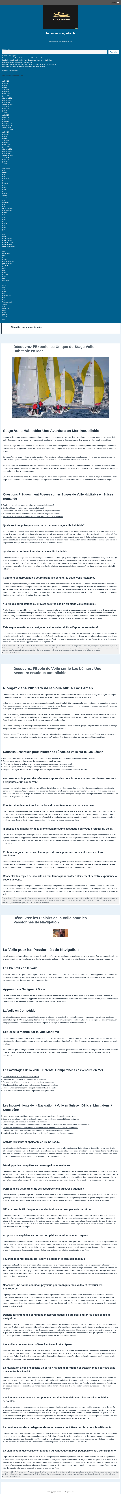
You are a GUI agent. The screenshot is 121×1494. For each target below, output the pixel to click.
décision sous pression (109, 646)
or (3, 257)
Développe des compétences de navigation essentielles (24, 1079)
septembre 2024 (7, 130)
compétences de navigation (56, 1472)
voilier (4, 312)
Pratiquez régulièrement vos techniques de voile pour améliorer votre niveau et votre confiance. (39, 767)
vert (3, 306)
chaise (4, 187)
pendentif (5, 266)
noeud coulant (7, 238)
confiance (58, 898)
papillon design (7, 264)
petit (3, 270)
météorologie (13, 1474)
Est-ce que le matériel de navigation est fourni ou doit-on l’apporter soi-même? (33, 516)
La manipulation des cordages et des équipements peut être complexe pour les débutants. (37, 1130)
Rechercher (6, 49)
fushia (4, 215)
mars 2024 (5, 143)
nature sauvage (23, 1474)
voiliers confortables (93, 650)
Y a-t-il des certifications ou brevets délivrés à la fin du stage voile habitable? (32, 514)
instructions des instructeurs (57, 648)
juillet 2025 (5, 109)
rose (3, 278)
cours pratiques (96, 646)
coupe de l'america (80, 1472)
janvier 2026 (6, 96)
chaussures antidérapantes (45, 898)
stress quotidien (85, 1474)
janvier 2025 (6, 121)
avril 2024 (5, 140)
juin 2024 (5, 136)
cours (77, 898)
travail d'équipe (77, 650)
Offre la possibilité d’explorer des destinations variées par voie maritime (30, 1085)
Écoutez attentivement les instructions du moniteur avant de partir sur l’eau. (32, 761)
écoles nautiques (105, 1472)
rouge (4, 285)
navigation (70, 648)
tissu (3, 293)
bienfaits (43, 1472)
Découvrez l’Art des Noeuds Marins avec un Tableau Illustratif (22, 58)
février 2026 (6, 94)
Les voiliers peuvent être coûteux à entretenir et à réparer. (25, 1122)
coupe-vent (71, 898)
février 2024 (6, 145)
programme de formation (10, 650)
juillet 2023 (5, 160)
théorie (8, 903)
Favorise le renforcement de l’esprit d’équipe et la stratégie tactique (28, 1091)
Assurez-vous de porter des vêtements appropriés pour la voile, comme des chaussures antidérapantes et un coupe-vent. (50, 758)
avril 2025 (5, 115)
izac (3, 225)
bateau (4, 172)
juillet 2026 (5, 83)
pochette (5, 274)
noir (3, 251)
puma (4, 276)
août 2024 (5, 132)
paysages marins (92, 648)
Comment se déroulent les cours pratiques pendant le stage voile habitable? (32, 511)
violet (4, 310)
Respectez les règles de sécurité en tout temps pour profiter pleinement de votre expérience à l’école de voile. (45, 770)
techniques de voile (64, 650)
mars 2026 (5, 92)
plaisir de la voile (104, 648)
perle (4, 268)
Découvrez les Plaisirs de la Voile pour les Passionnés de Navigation (50, 920)
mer (3, 234)
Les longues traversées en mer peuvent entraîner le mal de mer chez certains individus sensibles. (40, 1127)
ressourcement (57, 1474)
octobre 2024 (6, 128)
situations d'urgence (36, 650)
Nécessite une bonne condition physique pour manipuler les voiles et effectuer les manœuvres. (39, 1116)
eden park (5, 202)
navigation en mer (80, 648)
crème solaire (84, 898)
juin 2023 (5, 162)
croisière (90, 1472)
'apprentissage (35, 1472)
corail (4, 191)
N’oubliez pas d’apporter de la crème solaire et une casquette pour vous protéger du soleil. (37, 764)
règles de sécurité (94, 900)
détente (96, 1472)
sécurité (103, 900)
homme (4, 223)
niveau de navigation (68, 900)
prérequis (114, 648)
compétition (69, 1472)
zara (3, 319)
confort (64, 898)
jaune (4, 228)
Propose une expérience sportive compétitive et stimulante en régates (30, 1088)
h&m (3, 221)
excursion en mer (7, 208)
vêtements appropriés (18, 903)
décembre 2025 (7, 98)
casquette (32, 898)
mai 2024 (5, 138)
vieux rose (5, 308)
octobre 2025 (6, 102)
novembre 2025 (7, 100)
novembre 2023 (7, 151)
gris (3, 217)
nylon (4, 255)
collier (4, 189)
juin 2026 (5, 85)
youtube (5, 315)
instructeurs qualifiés (40, 648)
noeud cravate (7, 240)
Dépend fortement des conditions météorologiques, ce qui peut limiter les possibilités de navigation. (41, 1119)
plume (4, 272)
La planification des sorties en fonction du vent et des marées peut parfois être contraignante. (38, 1133)
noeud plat (5, 249)
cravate (4, 196)
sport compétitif (74, 1474)
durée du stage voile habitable (12, 648)
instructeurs (26, 900)
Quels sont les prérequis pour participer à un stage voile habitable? (28, 505)
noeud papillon (7, 244)
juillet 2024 (5, 134)
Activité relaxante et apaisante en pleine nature (21, 1076)
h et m (4, 219)
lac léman (50, 900)
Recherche (113, 52)
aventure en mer (38, 646)
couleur (4, 194)
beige (4, 174)
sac (3, 287)
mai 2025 (5, 113)
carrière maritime (50, 646)
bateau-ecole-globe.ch (60, 33)
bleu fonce (5, 179)
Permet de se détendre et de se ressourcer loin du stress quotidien (28, 1082)
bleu (3, 177)
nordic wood (6, 253)
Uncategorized (7, 302)
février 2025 (6, 119)
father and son (7, 211)
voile (84, 650)
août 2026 (5, 81)
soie (3, 289)
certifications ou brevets (65, 646)
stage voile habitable (51, 650)
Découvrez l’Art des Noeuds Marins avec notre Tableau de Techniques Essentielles (29, 64)
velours (4, 304)
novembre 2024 (7, 126)
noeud (4, 236)
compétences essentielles (82, 646)
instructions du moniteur (38, 900)
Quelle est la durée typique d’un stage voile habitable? (23, 508)
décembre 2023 (7, 149)
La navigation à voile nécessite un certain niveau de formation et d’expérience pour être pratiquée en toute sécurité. (47, 1125)
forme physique (27, 648)
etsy (3, 206)
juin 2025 (5, 111)
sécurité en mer (24, 650)
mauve (4, 232)
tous (3, 298)
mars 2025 (5, 117)
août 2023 (5, 157)
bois (3, 181)
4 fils (3, 170)
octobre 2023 (6, 153)
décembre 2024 (7, 123)
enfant (4, 204)
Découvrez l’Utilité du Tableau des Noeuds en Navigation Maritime (23, 66)
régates (84, 900)
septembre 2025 (7, 104)
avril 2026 (5, 89)
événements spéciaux (14, 900)
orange (4, 259)
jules (3, 230)
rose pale (5, 283)
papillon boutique (8, 261)
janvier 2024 (6, 147)
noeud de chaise (7, 242)
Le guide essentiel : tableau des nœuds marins (17, 62)
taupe (4, 291)
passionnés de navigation (37, 1474)
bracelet (5, 183)
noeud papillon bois (8, 247)
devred (4, 198)
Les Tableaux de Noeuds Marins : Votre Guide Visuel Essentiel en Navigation (27, 60)
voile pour (111, 1474)
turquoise (5, 300)
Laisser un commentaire (12, 653)
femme (4, 213)
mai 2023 (5, 164)
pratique (78, 900)
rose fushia (5, 281)
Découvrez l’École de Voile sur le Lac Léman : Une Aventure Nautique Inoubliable (57, 671)
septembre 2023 (7, 155)
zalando (5, 317)
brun (3, 185)
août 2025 (5, 106)
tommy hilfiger (6, 295)
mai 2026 (5, 87)
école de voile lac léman (98, 898)
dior (3, 200)
